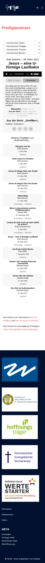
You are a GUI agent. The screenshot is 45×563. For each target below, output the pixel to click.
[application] (22, 74)
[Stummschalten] (31, 74)
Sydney (36, 559)
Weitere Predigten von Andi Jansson (22, 112)
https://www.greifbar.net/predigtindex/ (20, 329)
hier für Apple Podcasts (26, 320)
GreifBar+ (25, 111)
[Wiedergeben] (6, 74)
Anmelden (6, 534)
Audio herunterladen (27, 114)
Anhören (32, 80)
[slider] (19, 74)
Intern (4, 520)
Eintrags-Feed (8, 537)
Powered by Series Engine (22, 311)
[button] (37, 8)
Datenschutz (7, 514)
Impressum (7, 509)
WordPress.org (8, 544)
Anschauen (15, 80)
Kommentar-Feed (9, 541)
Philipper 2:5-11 (28, 109)
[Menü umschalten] (42, 7)
